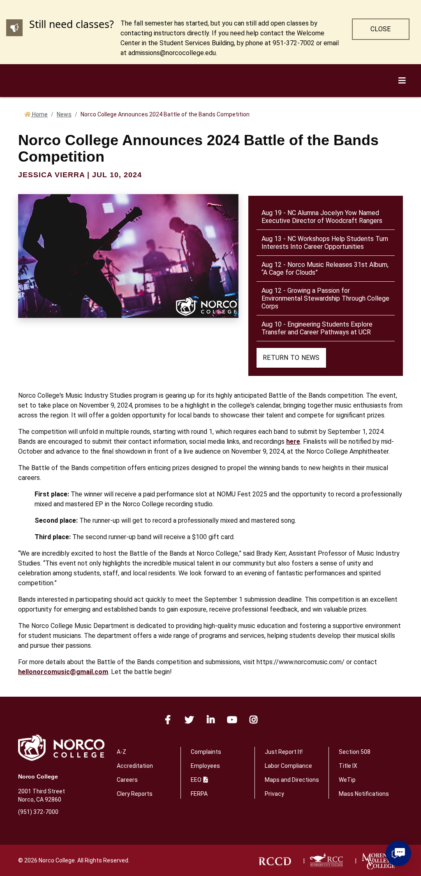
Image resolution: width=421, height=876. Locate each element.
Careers (127, 779)
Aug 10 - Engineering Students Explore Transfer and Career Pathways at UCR (316, 328)
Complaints (206, 752)
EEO (196, 779)
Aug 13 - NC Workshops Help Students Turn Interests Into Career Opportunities (324, 242)
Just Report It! (284, 752)
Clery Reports (135, 793)
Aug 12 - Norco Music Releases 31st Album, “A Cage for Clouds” (325, 268)
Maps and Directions (292, 779)
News (64, 114)
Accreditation (135, 765)
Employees (205, 765)
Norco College (38, 776)
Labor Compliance (288, 765)
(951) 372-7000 (38, 812)
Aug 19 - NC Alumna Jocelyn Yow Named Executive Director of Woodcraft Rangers (321, 217)
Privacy (274, 793)
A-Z (121, 752)
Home (39, 114)
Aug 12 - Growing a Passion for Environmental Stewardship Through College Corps (325, 298)
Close (380, 29)
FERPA (199, 793)
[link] (274, 860)
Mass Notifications (364, 793)
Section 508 (354, 752)
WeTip (347, 779)
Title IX (348, 765)
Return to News (291, 358)
